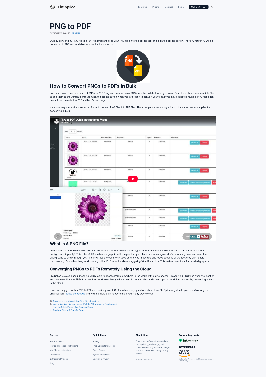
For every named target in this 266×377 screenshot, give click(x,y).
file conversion (75, 304)
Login (181, 7)
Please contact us (75, 293)
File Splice (66, 7)
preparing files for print (106, 304)
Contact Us (55, 354)
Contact (169, 7)
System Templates (101, 354)
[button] (212, 7)
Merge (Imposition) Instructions (64, 346)
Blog (52, 363)
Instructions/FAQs (58, 341)
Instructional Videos (59, 359)
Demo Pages (99, 350)
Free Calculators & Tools (104, 346)
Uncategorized (92, 301)
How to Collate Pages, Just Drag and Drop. (73, 307)
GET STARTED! (198, 7)
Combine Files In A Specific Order (68, 310)
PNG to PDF (88, 304)
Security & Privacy (101, 359)
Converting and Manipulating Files (68, 301)
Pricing (155, 7)
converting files (60, 304)
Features (142, 7)
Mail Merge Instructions (60, 350)
